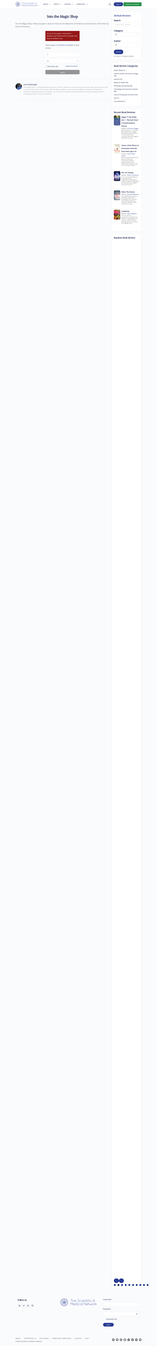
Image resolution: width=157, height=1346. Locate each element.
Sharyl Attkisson (133, 194)
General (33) (118, 79)
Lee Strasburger (30, 84)
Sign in (118, 4)
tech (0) (116, 98)
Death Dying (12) (119, 70)
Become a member (132, 4)
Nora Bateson (132, 214)
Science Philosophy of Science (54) (125, 95)
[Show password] (78, 61)
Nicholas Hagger (133, 128)
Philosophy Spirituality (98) (123, 86)
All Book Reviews (122, 15)
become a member (65, 45)
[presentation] (116, 1280)
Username (107, 1299)
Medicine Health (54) (121, 82)
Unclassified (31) (119, 101)
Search (118, 52)
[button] (115, 1285)
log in (53, 45)
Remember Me (52, 66)
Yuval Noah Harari (128, 155)
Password (107, 1309)
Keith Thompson (133, 175)
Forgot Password (71, 66)
